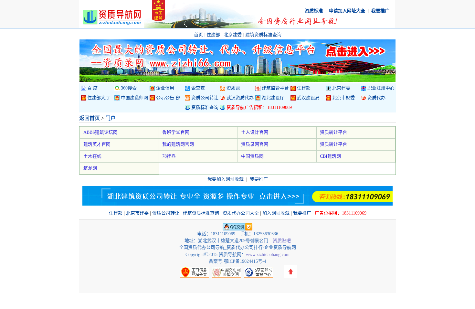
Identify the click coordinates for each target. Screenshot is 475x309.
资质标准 (314, 10)
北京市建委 (137, 213)
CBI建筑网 (330, 156)
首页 (198, 34)
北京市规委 (343, 97)
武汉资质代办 (240, 97)
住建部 (213, 34)
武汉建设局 (308, 97)
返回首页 (89, 118)
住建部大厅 (98, 97)
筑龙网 (90, 168)
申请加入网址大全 (347, 10)
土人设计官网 (254, 132)
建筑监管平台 (275, 88)
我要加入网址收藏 (225, 179)
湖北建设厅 (273, 97)
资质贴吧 (282, 240)
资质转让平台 (333, 132)
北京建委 (233, 34)
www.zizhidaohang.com (268, 254)
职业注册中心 (381, 88)
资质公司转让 (204, 97)
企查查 (198, 88)
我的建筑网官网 (178, 144)
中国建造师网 (134, 97)
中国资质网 (252, 156)
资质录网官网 (254, 144)
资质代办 (376, 97)
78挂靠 (169, 156)
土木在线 (92, 156)
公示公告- (168, 97)
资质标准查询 (204, 107)
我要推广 (380, 10)
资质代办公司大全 (241, 213)
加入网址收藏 (276, 213)
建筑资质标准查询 (263, 34)
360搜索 (129, 88)
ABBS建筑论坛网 (100, 132)
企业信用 (165, 88)
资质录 (233, 88)
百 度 (92, 88)
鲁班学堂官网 (175, 132)
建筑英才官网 (97, 144)
